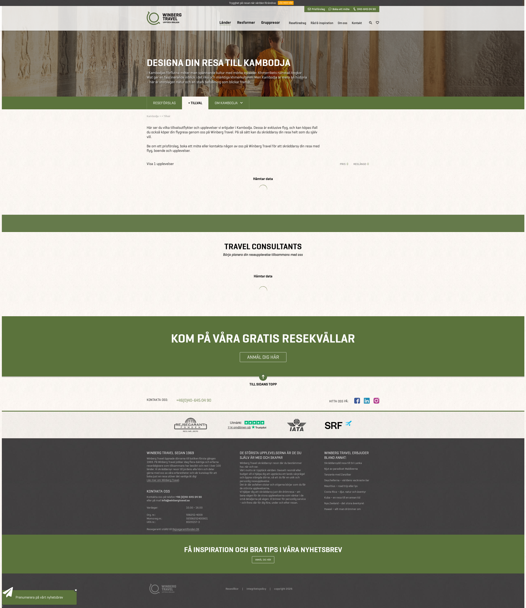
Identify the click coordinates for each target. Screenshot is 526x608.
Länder (225, 22)
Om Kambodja (226, 102)
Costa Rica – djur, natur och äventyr (345, 492)
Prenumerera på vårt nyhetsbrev (39, 597)
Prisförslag (318, 9)
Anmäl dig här (263, 357)
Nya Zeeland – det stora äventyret (344, 503)
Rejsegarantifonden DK (185, 529)
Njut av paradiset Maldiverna (341, 469)
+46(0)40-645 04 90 (193, 400)
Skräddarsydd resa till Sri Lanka (343, 463)
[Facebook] (357, 401)
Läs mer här (286, 3)
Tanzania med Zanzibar (337, 474)
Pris (343, 164)
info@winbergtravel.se (176, 500)
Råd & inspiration (322, 23)
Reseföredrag (297, 23)
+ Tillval (195, 102)
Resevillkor (232, 589)
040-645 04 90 (366, 9)
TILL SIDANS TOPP (263, 384)
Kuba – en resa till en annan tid (342, 497)
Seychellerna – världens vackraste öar (346, 480)
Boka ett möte (341, 9)
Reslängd (359, 164)
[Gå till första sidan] (164, 18)
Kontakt (357, 23)
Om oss (342, 23)
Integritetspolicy (256, 589)
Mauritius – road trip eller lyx (341, 486)
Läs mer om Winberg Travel (163, 480)
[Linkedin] (367, 401)
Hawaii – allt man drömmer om (342, 509)
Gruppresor (270, 22)
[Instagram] (376, 401)
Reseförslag (164, 102)
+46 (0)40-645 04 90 (188, 497)
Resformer (246, 22)
